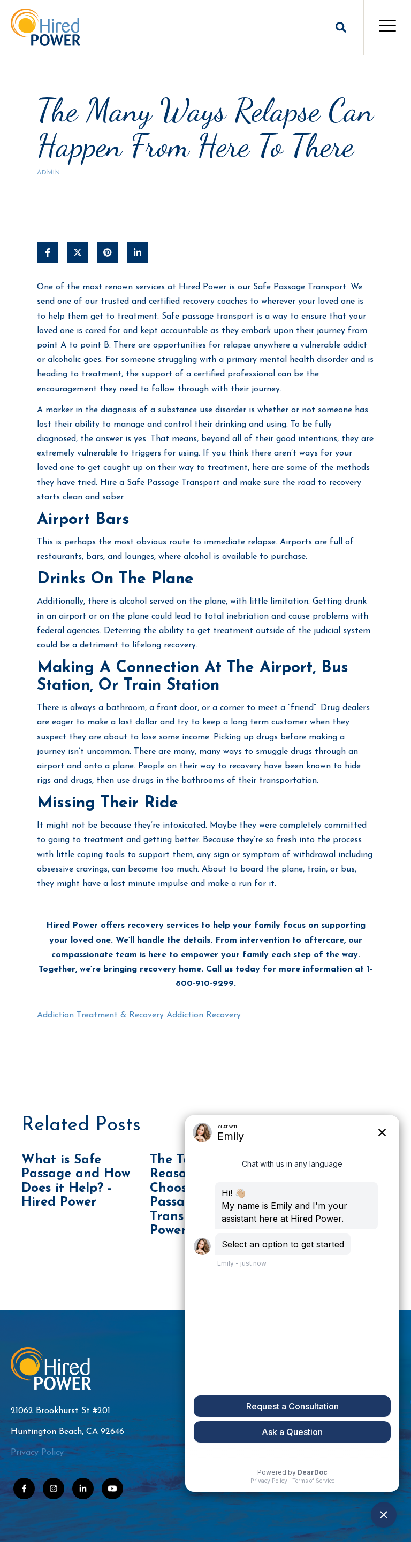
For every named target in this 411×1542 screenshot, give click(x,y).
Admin (48, 172)
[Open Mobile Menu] (387, 27)
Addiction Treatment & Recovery (100, 1015)
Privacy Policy (37, 1452)
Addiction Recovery (203, 1015)
